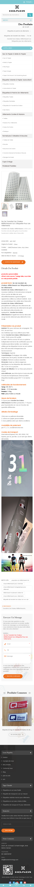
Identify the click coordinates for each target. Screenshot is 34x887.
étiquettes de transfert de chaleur (14, 36)
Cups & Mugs (7, 162)
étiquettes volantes (8, 84)
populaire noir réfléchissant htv (20, 580)
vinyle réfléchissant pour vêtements (13, 596)
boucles (5, 144)
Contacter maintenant (12, 262)
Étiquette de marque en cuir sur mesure (15, 794)
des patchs (6, 110)
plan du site (6, 776)
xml (4, 779)
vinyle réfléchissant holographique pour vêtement (14, 588)
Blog (4, 772)
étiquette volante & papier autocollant (16, 80)
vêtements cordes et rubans (13, 114)
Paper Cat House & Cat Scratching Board (14, 75)
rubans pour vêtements (10, 123)
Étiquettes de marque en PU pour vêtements (16, 805)
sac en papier (7, 58)
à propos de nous (8, 761)
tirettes (5, 118)
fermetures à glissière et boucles (14, 136)
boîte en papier (7, 62)
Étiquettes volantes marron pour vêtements (16, 798)
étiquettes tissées (8, 97)
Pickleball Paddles (9, 166)
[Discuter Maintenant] (17, 884)
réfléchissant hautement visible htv (13, 593)
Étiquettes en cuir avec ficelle (12, 790)
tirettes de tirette (8, 140)
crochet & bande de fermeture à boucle (14, 153)
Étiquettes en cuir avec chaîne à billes (14, 801)
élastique (5, 131)
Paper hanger (7, 71)
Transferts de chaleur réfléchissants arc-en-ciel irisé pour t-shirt (14, 609)
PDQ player (6, 67)
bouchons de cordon (9, 149)
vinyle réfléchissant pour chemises (13, 584)
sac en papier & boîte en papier (14, 54)
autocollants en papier (9, 88)
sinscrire (8, 830)
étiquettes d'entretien (9, 101)
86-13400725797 (6, 854)
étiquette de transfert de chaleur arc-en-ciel (15, 599)
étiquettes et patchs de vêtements (18, 31)
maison (5, 757)
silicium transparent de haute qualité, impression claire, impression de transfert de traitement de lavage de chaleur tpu (17, 730)
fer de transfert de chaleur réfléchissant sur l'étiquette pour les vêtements (16, 637)
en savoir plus (16, 734)
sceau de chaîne (8, 127)
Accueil (26, 27)
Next (32, 719)
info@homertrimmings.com (9, 860)
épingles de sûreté (8, 157)
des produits (7, 765)
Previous (2, 719)
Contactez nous (8, 768)
